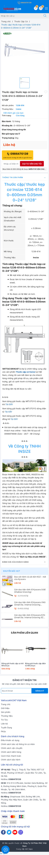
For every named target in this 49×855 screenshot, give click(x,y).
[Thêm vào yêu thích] (45, 91)
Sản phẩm (5, 712)
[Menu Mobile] (45, 8)
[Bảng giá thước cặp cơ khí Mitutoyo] (12, 649)
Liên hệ (4, 723)
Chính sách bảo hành (10, 759)
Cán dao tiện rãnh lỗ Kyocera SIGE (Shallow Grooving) (30, 590)
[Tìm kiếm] (45, 16)
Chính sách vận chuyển (11, 748)
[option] (24, 53)
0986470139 (26, 3)
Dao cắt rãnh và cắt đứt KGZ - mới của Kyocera (30, 578)
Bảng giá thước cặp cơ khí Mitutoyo (12, 664)
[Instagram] (20, 832)
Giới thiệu (5, 708)
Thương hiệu (7, 716)
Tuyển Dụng (6, 727)
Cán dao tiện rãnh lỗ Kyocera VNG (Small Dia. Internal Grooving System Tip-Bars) (29, 603)
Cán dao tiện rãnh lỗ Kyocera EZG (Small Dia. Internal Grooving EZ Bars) (29, 616)
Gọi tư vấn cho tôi (32, 164)
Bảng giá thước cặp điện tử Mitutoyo (35, 664)
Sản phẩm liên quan (24, 632)
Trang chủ (5, 704)
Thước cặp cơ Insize (25, 372)
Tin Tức (4, 720)
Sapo (30, 849)
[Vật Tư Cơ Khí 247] (12, 9)
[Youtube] (15, 832)
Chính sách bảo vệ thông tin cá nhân (18, 744)
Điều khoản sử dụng (10, 740)
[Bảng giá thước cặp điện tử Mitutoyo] (36, 649)
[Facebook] (3, 832)
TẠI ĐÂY (9, 404)
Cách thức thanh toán (11, 756)
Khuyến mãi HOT (11, 571)
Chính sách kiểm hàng (11, 752)
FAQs (3, 731)
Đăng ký (40, 691)
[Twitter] (9, 832)
